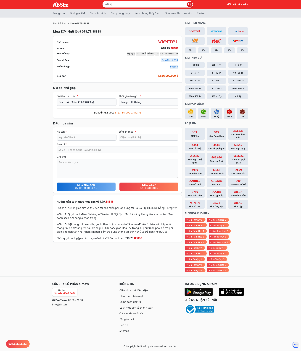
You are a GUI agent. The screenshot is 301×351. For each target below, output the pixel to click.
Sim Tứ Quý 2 (219, 253)
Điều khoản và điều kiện (133, 290)
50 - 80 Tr (216, 80)
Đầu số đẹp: (63, 60)
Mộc (203, 116)
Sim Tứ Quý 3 (217, 259)
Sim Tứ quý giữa (216, 146)
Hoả (229, 116)
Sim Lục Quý (216, 159)
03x (242, 50)
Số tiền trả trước (67, 96)
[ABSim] (61, 4)
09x (191, 50)
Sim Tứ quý (195, 146)
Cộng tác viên (127, 319)
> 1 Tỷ (238, 96)
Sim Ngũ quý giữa (195, 159)
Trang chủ (59, 13)
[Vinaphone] (216, 31)
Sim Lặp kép (216, 193)
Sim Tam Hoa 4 (196, 242)
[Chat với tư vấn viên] (296, 345)
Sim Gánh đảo (238, 193)
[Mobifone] (238, 31)
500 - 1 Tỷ (216, 96)
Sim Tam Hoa (216, 133)
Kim (190, 116)
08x (203, 50)
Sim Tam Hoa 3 (196, 236)
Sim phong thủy (120, 13)
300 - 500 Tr (195, 96)
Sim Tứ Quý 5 (195, 264)
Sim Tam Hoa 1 (196, 231)
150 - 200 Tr (216, 88)
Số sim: (61, 48)
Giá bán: (62, 76)
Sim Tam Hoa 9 (196, 253)
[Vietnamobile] (195, 41)
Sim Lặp (238, 204)
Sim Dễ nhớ (195, 182)
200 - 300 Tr (238, 88)
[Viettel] (195, 31)
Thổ (242, 116)
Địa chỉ (62, 144)
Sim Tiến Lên (195, 193)
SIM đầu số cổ (238, 182)
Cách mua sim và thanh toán (136, 307)
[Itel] (216, 41)
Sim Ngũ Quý (238, 146)
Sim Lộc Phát (216, 171)
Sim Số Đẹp (59, 23)
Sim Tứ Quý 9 (195, 219)
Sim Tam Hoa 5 (196, 225)
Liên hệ (123, 325)
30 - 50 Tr (195, 80)
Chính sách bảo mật (131, 296)
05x (229, 50)
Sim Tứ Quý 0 (219, 225)
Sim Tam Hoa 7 (220, 242)
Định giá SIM (77, 13)
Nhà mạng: (63, 42)
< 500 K (195, 64)
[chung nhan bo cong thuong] (217, 309)
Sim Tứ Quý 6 (195, 259)
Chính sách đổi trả (130, 302)
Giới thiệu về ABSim (237, 4)
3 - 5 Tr (194, 72)
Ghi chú (61, 156)
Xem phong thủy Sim (147, 13)
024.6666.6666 (66, 293)
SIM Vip (195, 133)
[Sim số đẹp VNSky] (238, 41)
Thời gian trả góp (130, 96)
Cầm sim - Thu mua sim (178, 13)
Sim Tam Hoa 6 (218, 270)
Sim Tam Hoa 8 (218, 264)
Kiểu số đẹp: (63, 53)
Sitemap (124, 331)
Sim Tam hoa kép (238, 134)
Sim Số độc (195, 204)
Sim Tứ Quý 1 (195, 247)
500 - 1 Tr (216, 64)
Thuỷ (216, 116)
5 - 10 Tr (216, 72)
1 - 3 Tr (238, 64)
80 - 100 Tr (238, 80)
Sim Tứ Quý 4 (195, 270)
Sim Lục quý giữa (238, 159)
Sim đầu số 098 (170, 60)
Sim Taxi (216, 182)
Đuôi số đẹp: (63, 66)
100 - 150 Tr (195, 88)
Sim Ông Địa (216, 204)
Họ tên (62, 131)
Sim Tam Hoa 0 (218, 219)
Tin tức (201, 13)
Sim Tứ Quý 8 (219, 236)
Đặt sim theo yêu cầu (131, 313)
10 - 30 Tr (238, 72)
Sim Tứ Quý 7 (217, 247)
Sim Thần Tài (238, 171)
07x (216, 50)
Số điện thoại (127, 131)
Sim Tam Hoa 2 (220, 231)
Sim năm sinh (98, 13)
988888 (174, 66)
